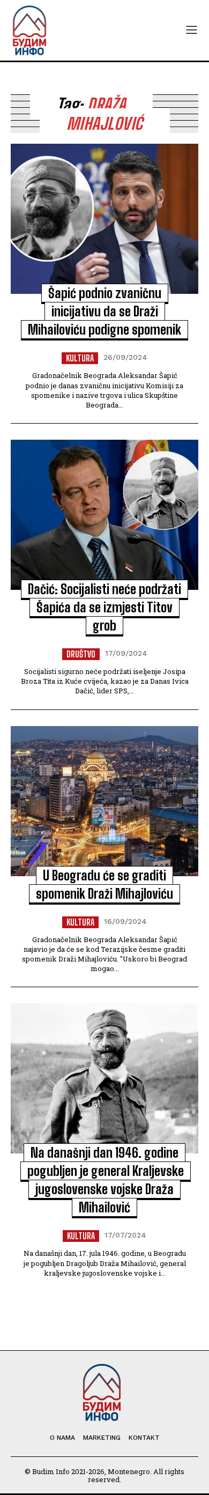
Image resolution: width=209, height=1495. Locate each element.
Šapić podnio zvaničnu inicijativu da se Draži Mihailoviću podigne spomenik (104, 311)
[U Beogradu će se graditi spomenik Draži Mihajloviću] (104, 801)
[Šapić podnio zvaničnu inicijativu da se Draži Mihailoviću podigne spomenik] (104, 219)
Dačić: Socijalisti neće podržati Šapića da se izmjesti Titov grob (104, 607)
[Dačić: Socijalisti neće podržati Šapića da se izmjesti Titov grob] (104, 515)
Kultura (80, 358)
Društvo (80, 654)
